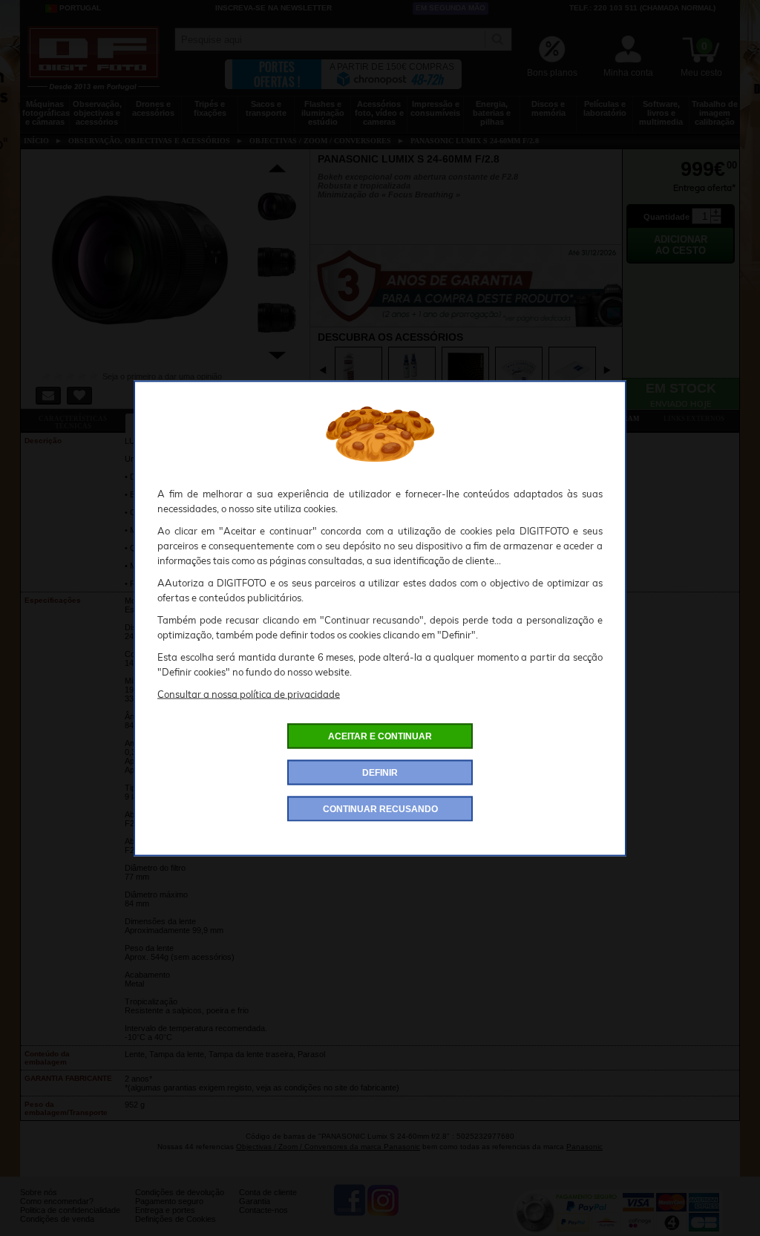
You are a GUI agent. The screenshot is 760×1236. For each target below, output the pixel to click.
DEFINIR (380, 772)
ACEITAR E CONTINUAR (380, 735)
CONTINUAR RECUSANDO (380, 808)
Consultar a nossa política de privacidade (248, 693)
